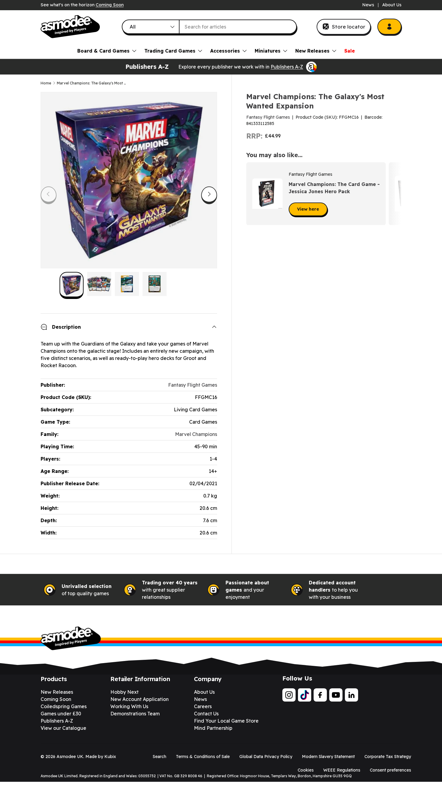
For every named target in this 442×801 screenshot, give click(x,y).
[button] (394, 193)
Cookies (306, 770)
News (368, 5)
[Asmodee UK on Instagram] (289, 695)
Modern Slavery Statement (328, 756)
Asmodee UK (70, 756)
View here (308, 209)
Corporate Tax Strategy (387, 756)
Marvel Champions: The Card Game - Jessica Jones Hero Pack (334, 187)
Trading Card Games (169, 51)
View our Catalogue (63, 728)
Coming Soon (110, 5)
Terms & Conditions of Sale (203, 756)
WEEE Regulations (341, 770)
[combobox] (209, 26)
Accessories (225, 51)
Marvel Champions (196, 434)
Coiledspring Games (64, 706)
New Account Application (139, 699)
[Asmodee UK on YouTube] (335, 695)
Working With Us (129, 706)
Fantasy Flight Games (268, 117)
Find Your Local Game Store (226, 721)
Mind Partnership (213, 728)
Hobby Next (124, 692)
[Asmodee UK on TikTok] (304, 695)
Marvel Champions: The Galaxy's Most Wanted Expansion (93, 83)
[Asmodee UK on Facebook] (320, 695)
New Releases (312, 51)
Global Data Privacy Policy (265, 756)
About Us (391, 5)
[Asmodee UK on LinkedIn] (351, 695)
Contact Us (206, 714)
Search (159, 756)
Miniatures (268, 51)
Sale (349, 51)
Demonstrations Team (135, 714)
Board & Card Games (103, 51)
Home (46, 83)
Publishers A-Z (287, 67)
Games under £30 (61, 714)
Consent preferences (390, 770)
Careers (203, 706)
